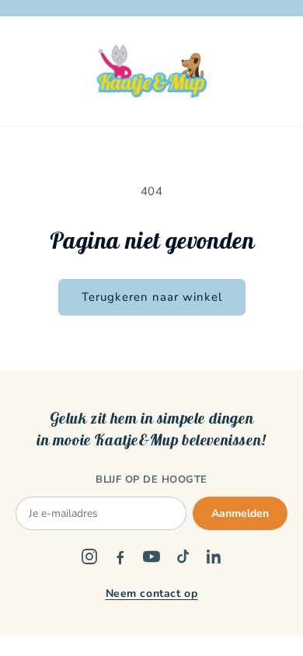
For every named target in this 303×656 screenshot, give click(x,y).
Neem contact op (152, 593)
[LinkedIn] (213, 556)
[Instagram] (89, 556)
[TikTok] (182, 556)
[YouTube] (151, 556)
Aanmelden (240, 513)
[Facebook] (120, 556)
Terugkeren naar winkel (152, 297)
